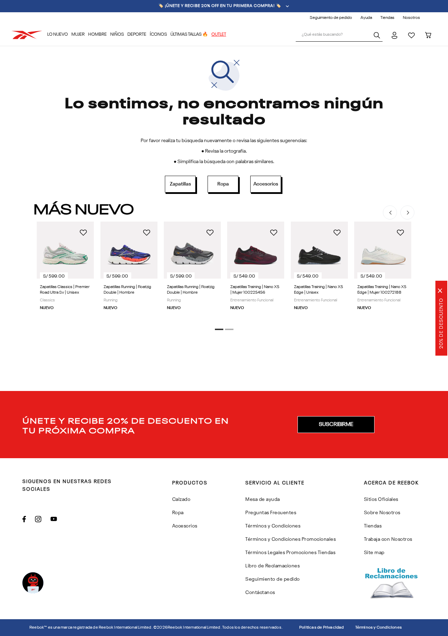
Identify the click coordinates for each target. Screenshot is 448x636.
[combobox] (339, 35)
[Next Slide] (407, 212)
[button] (219, 329)
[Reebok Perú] (29, 35)
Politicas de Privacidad (321, 627)
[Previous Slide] (390, 212)
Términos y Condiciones (378, 627)
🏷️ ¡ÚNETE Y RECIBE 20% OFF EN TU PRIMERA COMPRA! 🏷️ (219, 6)
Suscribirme (336, 424)
